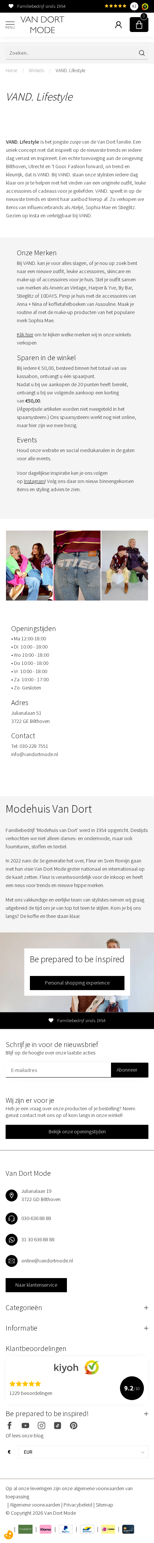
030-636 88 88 (36, 1218)
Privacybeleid (78, 1504)
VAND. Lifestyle (70, 70)
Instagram (34, 481)
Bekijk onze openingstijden (77, 1131)
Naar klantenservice (36, 1284)
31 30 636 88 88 (38, 1239)
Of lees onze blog (24, 1435)
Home (11, 70)
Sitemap (104, 1504)
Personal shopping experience (77, 982)
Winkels (36, 70)
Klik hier (25, 334)
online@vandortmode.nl (47, 1260)
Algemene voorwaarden (35, 1504)
